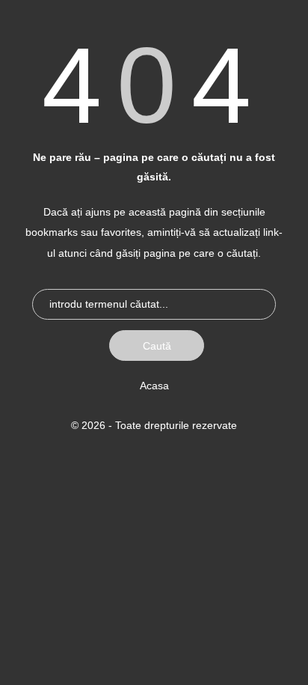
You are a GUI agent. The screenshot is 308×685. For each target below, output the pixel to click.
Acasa (154, 386)
